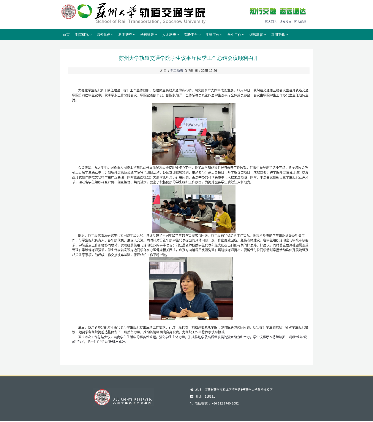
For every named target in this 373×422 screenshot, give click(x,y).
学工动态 (176, 70)
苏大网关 (271, 21)
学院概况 (82, 35)
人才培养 (169, 35)
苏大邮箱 (300, 21)
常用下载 (278, 35)
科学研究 (125, 35)
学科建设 (147, 35)
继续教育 (256, 35)
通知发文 (286, 21)
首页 (66, 35)
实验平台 (191, 35)
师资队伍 (104, 35)
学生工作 (234, 35)
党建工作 (213, 35)
